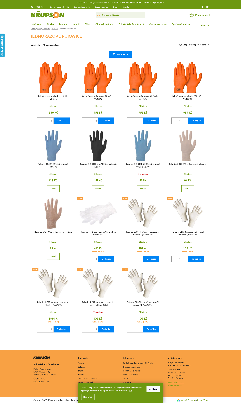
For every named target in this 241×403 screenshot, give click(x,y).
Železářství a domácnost (89, 378)
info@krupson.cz (175, 385)
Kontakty (126, 7)
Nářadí (81, 374)
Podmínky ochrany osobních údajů (138, 363)
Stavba (81, 363)
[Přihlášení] (181, 14)
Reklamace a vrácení (132, 371)
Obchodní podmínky (82, 7)
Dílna (80, 371)
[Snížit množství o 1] (39, 121)
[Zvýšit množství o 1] (52, 121)
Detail (53, 188)
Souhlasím (153, 389)
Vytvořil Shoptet (188, 400)
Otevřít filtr (121, 54)
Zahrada (81, 367)
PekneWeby (202, 400)
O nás (115, 7)
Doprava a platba (101, 7)
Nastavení (87, 397)
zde (130, 390)
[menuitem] (37, 24)
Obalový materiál (85, 382)
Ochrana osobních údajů (59, 7)
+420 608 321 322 (176, 382)
